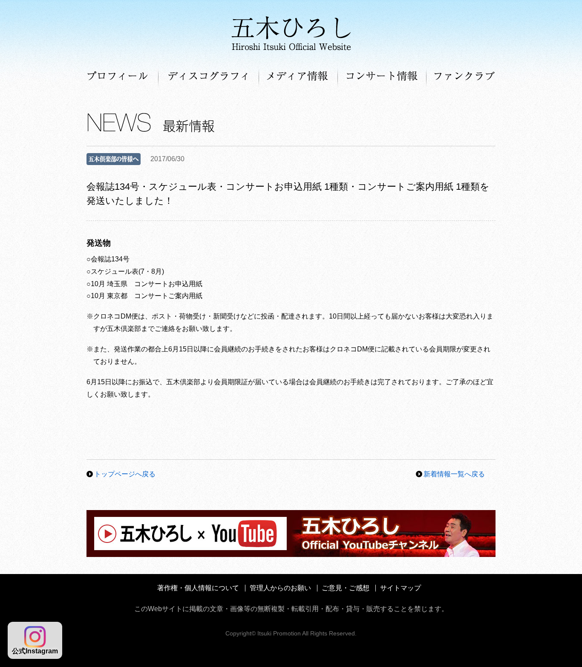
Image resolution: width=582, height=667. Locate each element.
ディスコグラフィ (208, 76)
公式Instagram (35, 651)
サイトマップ (400, 588)
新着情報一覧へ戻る (454, 474)
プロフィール (122, 76)
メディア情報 (298, 76)
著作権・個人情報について (198, 588)
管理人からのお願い (280, 588)
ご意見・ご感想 (345, 588)
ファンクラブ (461, 76)
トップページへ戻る (125, 474)
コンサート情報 (382, 76)
